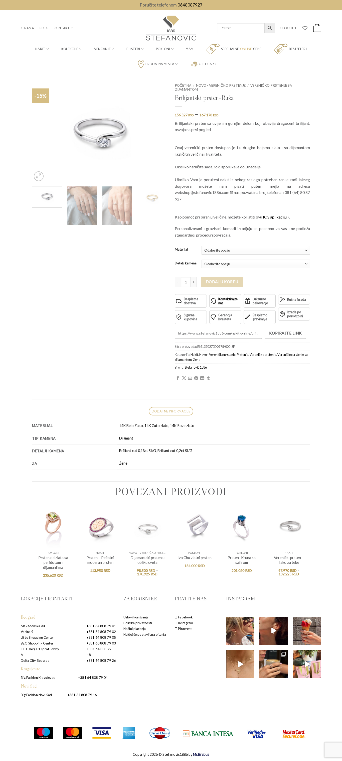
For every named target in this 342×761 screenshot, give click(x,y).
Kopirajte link (285, 333)
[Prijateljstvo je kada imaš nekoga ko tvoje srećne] (307, 664)
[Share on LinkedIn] (202, 378)
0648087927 (190, 5)
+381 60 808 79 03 (101, 643)
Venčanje (102, 49)
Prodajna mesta (159, 64)
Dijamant (126, 438)
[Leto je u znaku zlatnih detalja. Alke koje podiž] (240, 631)
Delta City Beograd (35, 661)
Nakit (40, 49)
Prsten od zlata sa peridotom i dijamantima (53, 562)
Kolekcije (69, 49)
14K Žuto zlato (156, 425)
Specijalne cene (241, 49)
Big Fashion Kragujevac (38, 678)
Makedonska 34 (33, 626)
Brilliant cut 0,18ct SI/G (137, 451)
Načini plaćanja (134, 629)
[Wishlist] (304, 28)
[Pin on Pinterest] (196, 378)
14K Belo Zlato (131, 425)
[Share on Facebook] (178, 378)
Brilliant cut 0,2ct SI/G (174, 451)
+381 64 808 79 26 (101, 661)
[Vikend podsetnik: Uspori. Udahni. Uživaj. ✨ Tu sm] (273, 664)
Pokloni (163, 49)
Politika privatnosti (137, 623)
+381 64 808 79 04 (93, 678)
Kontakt (62, 28)
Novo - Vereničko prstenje (221, 85)
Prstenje (242, 355)
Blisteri (133, 49)
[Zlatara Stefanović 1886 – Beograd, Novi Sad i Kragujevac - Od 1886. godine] (171, 28)
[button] (288, 28)
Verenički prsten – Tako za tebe (289, 560)
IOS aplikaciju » (276, 216)
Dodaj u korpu (222, 281)
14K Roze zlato (182, 425)
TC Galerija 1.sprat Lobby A (40, 652)
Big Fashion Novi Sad (36, 695)
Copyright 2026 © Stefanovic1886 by (171, 754)
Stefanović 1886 (196, 367)
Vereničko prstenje (263, 355)
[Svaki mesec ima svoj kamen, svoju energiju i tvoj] (273, 631)
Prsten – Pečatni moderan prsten (100, 560)
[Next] (158, 132)
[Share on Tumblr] (208, 378)
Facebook (185, 617)
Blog (44, 28)
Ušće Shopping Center (37, 637)
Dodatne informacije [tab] (171, 411)
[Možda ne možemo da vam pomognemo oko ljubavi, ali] (240, 664)
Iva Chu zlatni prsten (195, 557)
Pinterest (184, 629)
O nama (27, 28)
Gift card (207, 64)
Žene (196, 360)
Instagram (185, 623)
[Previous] (41, 132)
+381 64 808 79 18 (99, 652)
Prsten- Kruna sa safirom (242, 560)
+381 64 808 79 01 (101, 626)
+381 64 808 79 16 (82, 695)
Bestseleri (298, 49)
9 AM (190, 49)
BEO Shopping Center (37, 643)
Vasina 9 (27, 632)
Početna (183, 85)
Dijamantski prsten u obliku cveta (147, 560)
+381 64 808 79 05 (101, 637)
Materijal (181, 249)
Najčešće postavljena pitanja (144, 634)
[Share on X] (184, 378)
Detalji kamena (186, 263)
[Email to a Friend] (190, 378)
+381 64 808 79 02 (101, 632)
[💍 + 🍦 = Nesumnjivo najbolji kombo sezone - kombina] (307, 631)
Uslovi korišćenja (135, 617)
